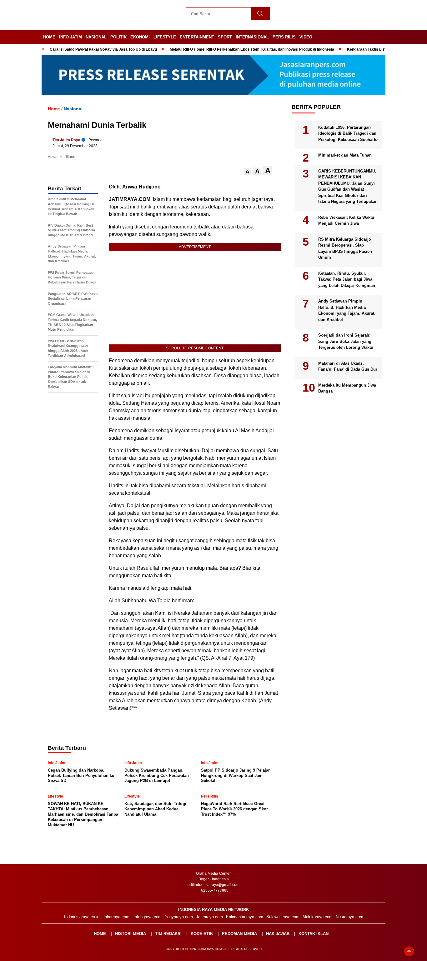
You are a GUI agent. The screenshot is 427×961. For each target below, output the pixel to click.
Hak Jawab (277, 933)
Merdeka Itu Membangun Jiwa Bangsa (347, 388)
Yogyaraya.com (179, 916)
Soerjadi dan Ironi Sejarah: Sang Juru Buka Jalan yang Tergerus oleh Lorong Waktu (345, 341)
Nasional (96, 37)
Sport (225, 37)
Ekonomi (140, 37)
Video (305, 37)
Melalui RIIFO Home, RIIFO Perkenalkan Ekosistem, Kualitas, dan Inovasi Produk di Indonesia (252, 49)
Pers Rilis (284, 37)
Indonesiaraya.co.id (81, 916)
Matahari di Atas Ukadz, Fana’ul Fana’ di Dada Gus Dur (347, 366)
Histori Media (130, 933)
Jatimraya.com (209, 916)
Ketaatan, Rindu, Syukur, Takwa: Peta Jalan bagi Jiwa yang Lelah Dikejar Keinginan (346, 279)
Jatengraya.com (147, 916)
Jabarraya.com (116, 916)
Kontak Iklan (314, 933)
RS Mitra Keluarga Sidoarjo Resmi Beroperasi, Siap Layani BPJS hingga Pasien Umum (345, 248)
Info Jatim (70, 37)
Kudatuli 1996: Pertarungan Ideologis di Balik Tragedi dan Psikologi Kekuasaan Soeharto (348, 133)
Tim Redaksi (168, 933)
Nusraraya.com (349, 916)
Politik (118, 37)
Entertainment (197, 37)
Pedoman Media (239, 933)
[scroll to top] (409, 951)
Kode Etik (202, 933)
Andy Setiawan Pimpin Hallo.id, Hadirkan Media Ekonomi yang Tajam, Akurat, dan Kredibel (346, 310)
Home (49, 37)
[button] (247, 171)
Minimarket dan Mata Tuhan (345, 155)
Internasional (252, 37)
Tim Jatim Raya (66, 140)
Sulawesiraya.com (282, 916)
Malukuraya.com (318, 916)
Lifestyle (164, 37)
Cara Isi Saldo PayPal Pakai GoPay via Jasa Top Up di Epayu (103, 49)
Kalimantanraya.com (244, 916)
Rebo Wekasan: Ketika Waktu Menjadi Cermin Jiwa (346, 220)
